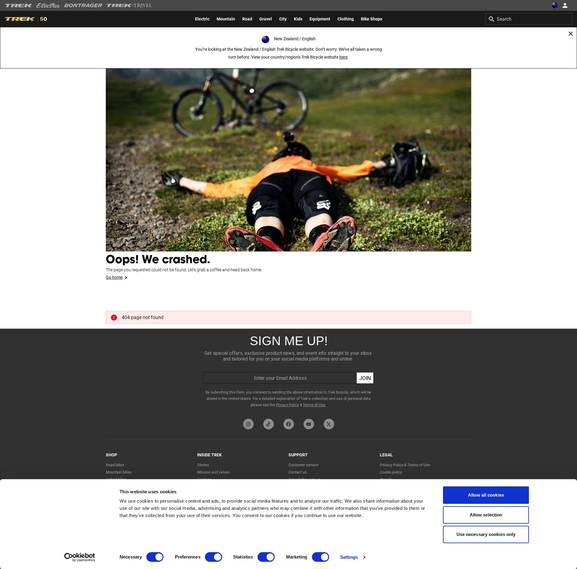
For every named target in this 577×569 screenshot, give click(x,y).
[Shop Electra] (48, 5)
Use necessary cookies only (486, 534)
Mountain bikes (119, 472)
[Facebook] (288, 424)
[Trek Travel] (129, 5)
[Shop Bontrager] (83, 5)
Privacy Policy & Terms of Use (405, 465)
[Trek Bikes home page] (19, 5)
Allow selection (486, 514)
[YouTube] (309, 424)
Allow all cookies (486, 494)
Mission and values (213, 472)
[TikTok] (268, 424)
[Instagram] (248, 424)
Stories (203, 465)
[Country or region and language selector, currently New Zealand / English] (555, 5)
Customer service (303, 465)
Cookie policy (391, 472)
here (343, 57)
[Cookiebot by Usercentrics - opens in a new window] (79, 557)
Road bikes (115, 465)
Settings (349, 557)
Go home (114, 277)
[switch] (213, 557)
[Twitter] (329, 424)
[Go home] (288, 150)
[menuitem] (202, 19)
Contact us (297, 472)
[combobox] (529, 19)
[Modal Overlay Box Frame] (288, 372)
